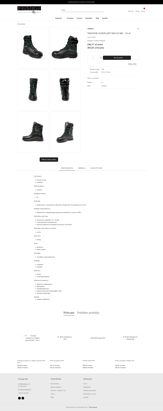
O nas (85, 383)
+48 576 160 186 (23, 393)
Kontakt (85, 397)
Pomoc (53, 394)
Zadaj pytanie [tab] (96, 168)
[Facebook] (19, 398)
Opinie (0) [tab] (81, 168)
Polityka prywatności (89, 390)
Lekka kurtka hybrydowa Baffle (124, 360)
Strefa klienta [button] (56, 379)
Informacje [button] (87, 379)
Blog (52, 397)
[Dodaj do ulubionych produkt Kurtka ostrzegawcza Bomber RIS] (110, 320)
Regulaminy (87, 387)
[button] (59, 18)
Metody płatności (56, 387)
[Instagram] (23, 398)
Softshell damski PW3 (56, 360)
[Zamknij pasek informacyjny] (145, 2)
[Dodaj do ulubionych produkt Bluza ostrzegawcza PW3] (45, 320)
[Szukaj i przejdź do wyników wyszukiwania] (103, 10)
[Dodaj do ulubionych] (135, 58)
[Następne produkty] (141, 335)
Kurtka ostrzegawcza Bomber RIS (92, 360)
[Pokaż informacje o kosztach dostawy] (112, 72)
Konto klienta (55, 383)
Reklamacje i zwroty (89, 394)
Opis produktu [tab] (67, 168)
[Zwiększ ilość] (97, 58)
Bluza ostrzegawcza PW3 (24, 360)
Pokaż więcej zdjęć (49, 159)
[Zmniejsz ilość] (88, 58)
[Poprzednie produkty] (21, 335)
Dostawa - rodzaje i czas (58, 390)
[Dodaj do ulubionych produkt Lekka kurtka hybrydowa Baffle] (143, 320)
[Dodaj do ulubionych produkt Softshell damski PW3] (78, 320)
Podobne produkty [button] (88, 312)
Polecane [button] (68, 312)
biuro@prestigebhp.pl (24, 389)
